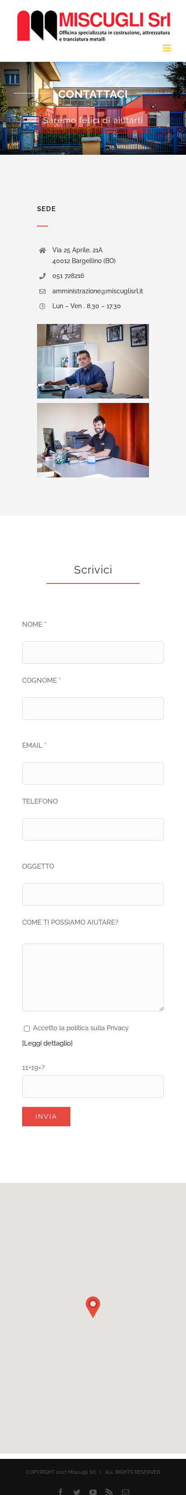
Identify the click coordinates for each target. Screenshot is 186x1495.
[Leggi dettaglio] (47, 1043)
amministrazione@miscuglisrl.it (97, 291)
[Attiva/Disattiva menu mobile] (167, 48)
